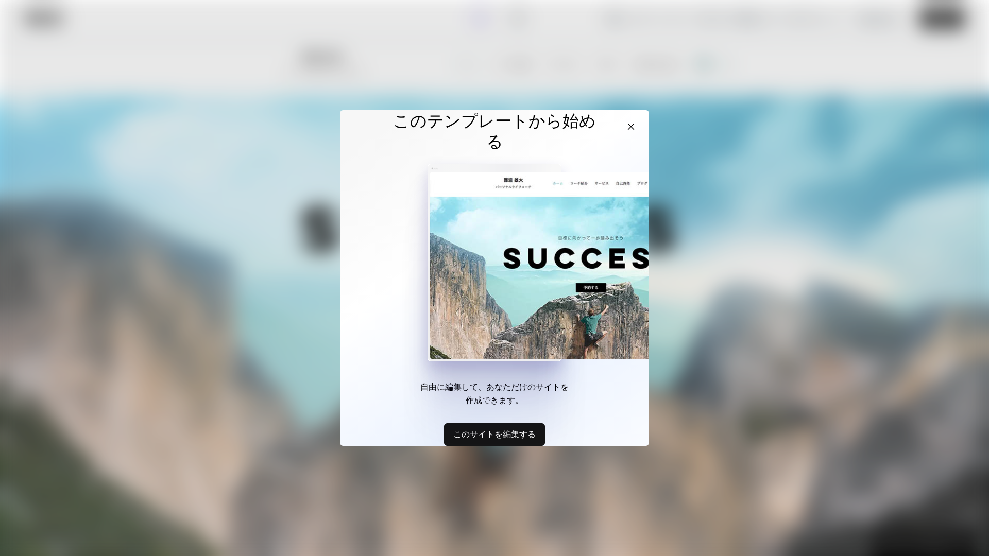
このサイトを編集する (494, 434)
